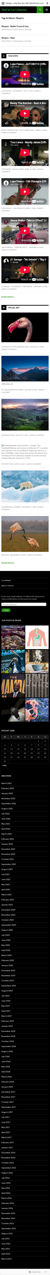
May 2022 (5, 824)
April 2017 (5, 1132)
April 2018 (5, 1071)
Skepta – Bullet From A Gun (15, 26)
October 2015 (7, 1223)
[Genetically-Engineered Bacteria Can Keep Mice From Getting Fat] (37, 637)
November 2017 (8, 1097)
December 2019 (8, 970)
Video (3, 29)
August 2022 (7, 808)
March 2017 (6, 1137)
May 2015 (5, 1248)
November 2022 (8, 798)
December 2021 (8, 849)
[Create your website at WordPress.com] (25, 3)
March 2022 (6, 834)
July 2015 (5, 1238)
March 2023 (6, 783)
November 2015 (8, 1218)
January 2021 (7, 904)
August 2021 (7, 869)
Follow (5, 610)
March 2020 (6, 955)
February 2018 (7, 1082)
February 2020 (7, 960)
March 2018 (6, 1076)
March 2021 (6, 894)
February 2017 (7, 1142)
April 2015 (5, 1254)
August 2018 (7, 1051)
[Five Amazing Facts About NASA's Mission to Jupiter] (13, 710)
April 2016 (5, 1193)
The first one (7, 464)
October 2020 (7, 920)
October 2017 (7, 1102)
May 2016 (5, 1188)
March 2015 (6, 1259)
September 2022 (8, 803)
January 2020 (7, 965)
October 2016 (7, 1162)
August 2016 (7, 1173)
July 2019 (5, 996)
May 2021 (5, 884)
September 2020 (8, 925)
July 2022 (5, 813)
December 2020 (8, 910)
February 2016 (7, 1203)
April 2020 (5, 950)
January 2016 (7, 1208)
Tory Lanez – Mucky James (12, 169)
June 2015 (5, 1243)
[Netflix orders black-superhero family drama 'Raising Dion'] (37, 661)
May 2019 (5, 1006)
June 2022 (5, 818)
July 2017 (5, 1117)
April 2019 (5, 1011)
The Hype (13, 56)
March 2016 (6, 1198)
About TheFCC (7, 586)
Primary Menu (46, 9)
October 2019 (7, 980)
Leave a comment (24, 29)
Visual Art (14, 307)
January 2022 (7, 844)
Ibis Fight (5, 555)
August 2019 (7, 990)
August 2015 (7, 1233)
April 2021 (5, 889)
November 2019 (8, 975)
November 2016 (8, 1157)
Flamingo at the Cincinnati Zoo (15, 347)
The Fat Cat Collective (14, 9)
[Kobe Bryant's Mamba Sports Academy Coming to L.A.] (13, 685)
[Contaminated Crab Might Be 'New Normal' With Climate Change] (13, 637)
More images (8, 563)
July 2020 (5, 935)
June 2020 (5, 940)
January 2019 (7, 1026)
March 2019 (6, 1016)
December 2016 (8, 1152)
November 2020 (8, 915)
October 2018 (7, 1041)
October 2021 (7, 859)
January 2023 (7, 793)
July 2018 (5, 1056)
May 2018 (5, 1066)
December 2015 (8, 1213)
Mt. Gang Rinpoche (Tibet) (12, 390)
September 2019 (8, 985)
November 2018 (8, 1036)
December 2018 (8, 1031)
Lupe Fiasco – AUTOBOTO (11, 91)
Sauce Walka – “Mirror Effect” (14, 247)
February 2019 (7, 1021)
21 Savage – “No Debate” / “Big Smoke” (17, 286)
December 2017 (8, 1092)
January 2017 (7, 1147)
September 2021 (8, 864)
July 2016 (5, 1178)
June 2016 (5, 1183)
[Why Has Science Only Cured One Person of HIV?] (37, 710)
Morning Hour (8, 435)
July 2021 (5, 874)
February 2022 (7, 839)
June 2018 (5, 1061)
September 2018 (8, 1046)
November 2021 (8, 854)
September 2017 (8, 1107)
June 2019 (5, 1001)
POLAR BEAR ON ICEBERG (11, 507)
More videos (8, 297)
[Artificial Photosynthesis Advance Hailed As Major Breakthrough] (37, 685)
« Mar (4, 765)
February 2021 (7, 899)
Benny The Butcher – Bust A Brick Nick (18, 130)
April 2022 (5, 829)
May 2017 (5, 1127)
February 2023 (7, 788)
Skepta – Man (8, 38)
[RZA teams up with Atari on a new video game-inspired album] (13, 661)
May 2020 (5, 945)
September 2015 (8, 1228)
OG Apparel (6, 580)
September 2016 (8, 1168)
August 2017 (7, 1112)
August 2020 (7, 930)
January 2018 (7, 1087)
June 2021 (5, 879)
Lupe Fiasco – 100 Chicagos (13, 208)
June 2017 (5, 1122)
